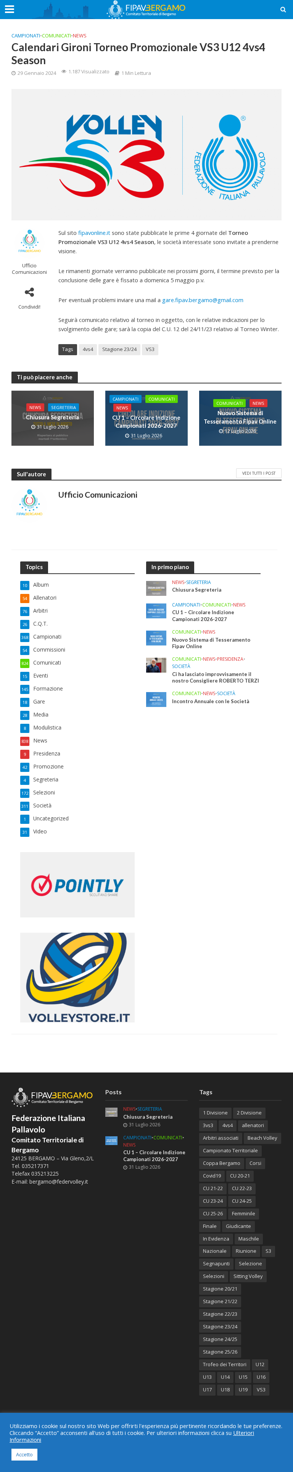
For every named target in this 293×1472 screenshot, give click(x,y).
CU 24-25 (242, 1200)
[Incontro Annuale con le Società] (156, 698)
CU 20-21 (240, 1175)
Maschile (248, 1238)
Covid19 (212, 1175)
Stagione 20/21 (220, 1288)
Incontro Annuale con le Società (210, 701)
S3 (268, 1250)
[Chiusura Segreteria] (156, 587)
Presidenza (230, 659)
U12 (260, 1364)
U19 (243, 1389)
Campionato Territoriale (230, 1150)
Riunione (246, 1250)
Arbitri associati (220, 1137)
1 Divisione (215, 1112)
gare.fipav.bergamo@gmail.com (202, 300)
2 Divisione (249, 1112)
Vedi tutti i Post (258, 473)
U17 (207, 1389)
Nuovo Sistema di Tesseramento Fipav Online (240, 416)
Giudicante (238, 1226)
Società (181, 667)
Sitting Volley (248, 1276)
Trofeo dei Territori (224, 1364)
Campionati (25, 35)
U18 (225, 1389)
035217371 (35, 1166)
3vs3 (208, 1125)
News (80, 35)
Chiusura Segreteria (52, 417)
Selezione (250, 1263)
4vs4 (88, 349)
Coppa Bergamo (221, 1163)
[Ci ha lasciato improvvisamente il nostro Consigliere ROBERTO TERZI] (156, 664)
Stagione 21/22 (220, 1301)
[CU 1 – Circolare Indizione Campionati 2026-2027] (156, 610)
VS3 (150, 349)
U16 (261, 1376)
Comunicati (56, 35)
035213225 (44, 1173)
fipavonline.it (94, 232)
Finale (210, 1226)
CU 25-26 (213, 1213)
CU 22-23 (242, 1188)
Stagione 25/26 (220, 1351)
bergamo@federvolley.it (58, 1181)
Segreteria (63, 407)
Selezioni (213, 1276)
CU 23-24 (213, 1200)
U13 (207, 1376)
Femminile (243, 1213)
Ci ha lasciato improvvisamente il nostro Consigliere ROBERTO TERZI (215, 677)
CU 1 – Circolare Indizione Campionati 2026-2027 (146, 421)
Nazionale (215, 1250)
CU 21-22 (213, 1188)
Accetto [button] (24, 1454)
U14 (225, 1376)
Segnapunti (216, 1263)
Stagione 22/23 (220, 1313)
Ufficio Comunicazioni (29, 268)
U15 (243, 1376)
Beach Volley (262, 1137)
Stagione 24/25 (220, 1339)
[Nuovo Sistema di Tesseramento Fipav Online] (156, 637)
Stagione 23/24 (119, 349)
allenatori (253, 1125)
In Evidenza (216, 1238)
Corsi (255, 1163)
